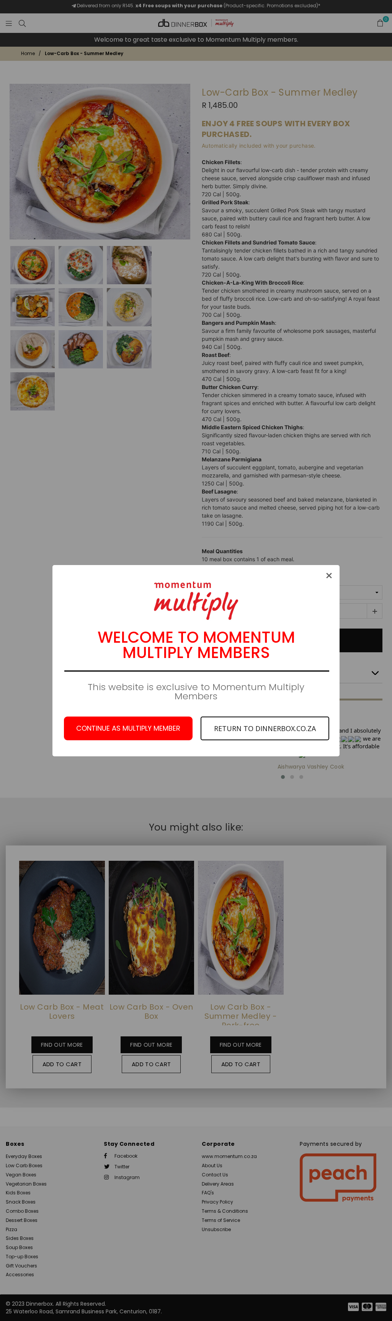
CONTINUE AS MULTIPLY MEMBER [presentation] (128, 728)
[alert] (196, 660)
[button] (329, 575)
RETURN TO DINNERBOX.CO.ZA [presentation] (265, 728)
